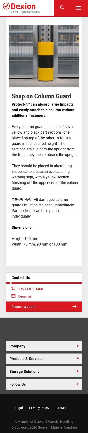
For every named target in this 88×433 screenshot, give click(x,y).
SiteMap (62, 407)
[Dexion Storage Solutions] (21, 8)
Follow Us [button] (17, 384)
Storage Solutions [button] (24, 371)
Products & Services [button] (26, 358)
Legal (19, 407)
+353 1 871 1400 (30, 289)
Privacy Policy (39, 407)
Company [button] (17, 346)
